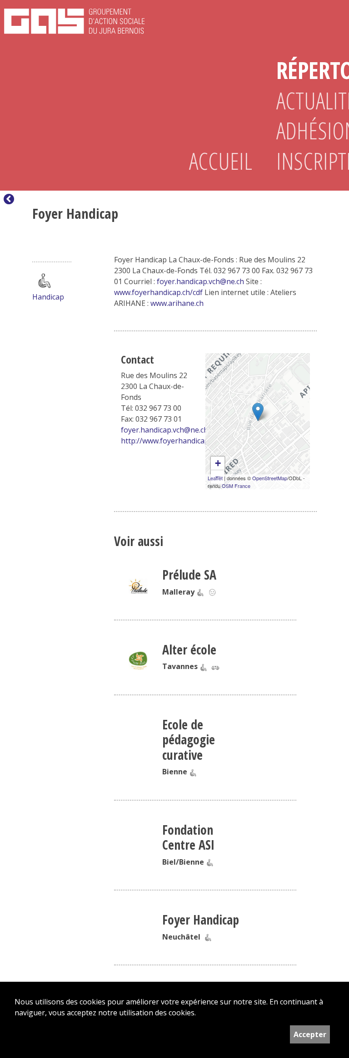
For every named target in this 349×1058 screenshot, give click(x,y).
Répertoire (305, 70)
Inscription (305, 161)
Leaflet (215, 478)
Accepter (310, 1034)
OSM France (236, 485)
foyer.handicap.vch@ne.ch (200, 281)
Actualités (305, 100)
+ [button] (218, 463)
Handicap (48, 297)
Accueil (218, 161)
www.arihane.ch (177, 303)
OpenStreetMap (269, 478)
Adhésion (305, 130)
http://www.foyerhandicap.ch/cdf (176, 441)
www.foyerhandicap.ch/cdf (158, 292)
